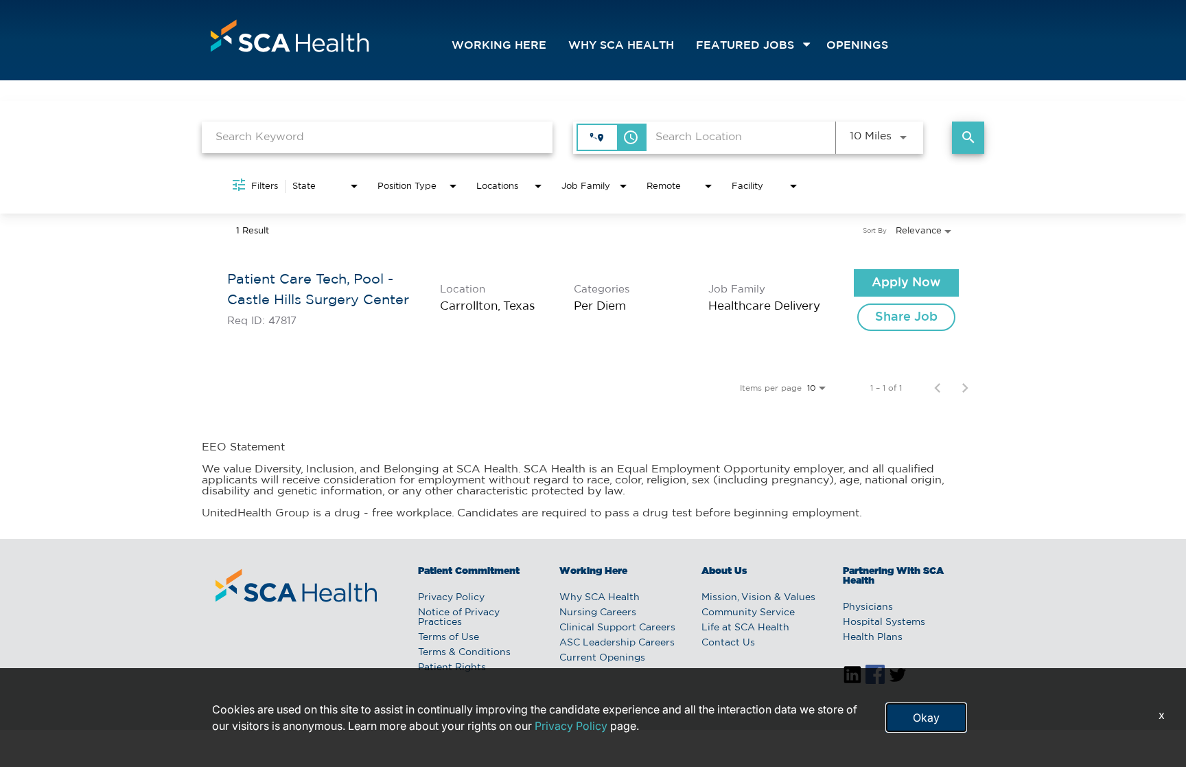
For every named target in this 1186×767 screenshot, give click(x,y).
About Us (724, 571)
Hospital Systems (884, 622)
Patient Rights (452, 667)
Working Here (499, 46)
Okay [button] (926, 717)
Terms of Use (448, 637)
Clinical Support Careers (617, 627)
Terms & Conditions (464, 652)
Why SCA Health (621, 46)
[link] (593, 300)
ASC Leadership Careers (617, 643)
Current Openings (602, 658)
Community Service (748, 612)
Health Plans (873, 637)
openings (857, 46)
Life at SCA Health (745, 627)
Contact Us (728, 643)
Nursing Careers (597, 612)
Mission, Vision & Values (758, 597)
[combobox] (377, 137)
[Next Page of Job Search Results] (965, 388)
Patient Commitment (469, 571)
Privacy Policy (451, 597)
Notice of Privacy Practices (459, 617)
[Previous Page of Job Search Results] (937, 388)
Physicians (868, 607)
